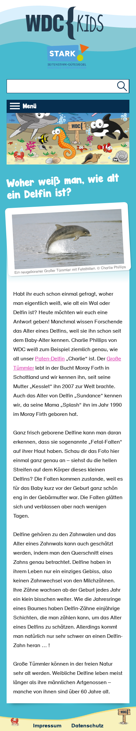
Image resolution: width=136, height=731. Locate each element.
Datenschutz (87, 726)
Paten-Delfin (50, 359)
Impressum (47, 726)
